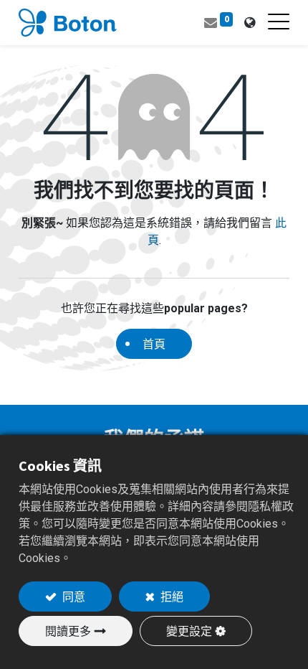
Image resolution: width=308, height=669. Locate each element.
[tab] (250, 22)
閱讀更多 (68, 631)
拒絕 (170, 596)
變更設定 (189, 631)
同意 (72, 596)
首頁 (154, 344)
